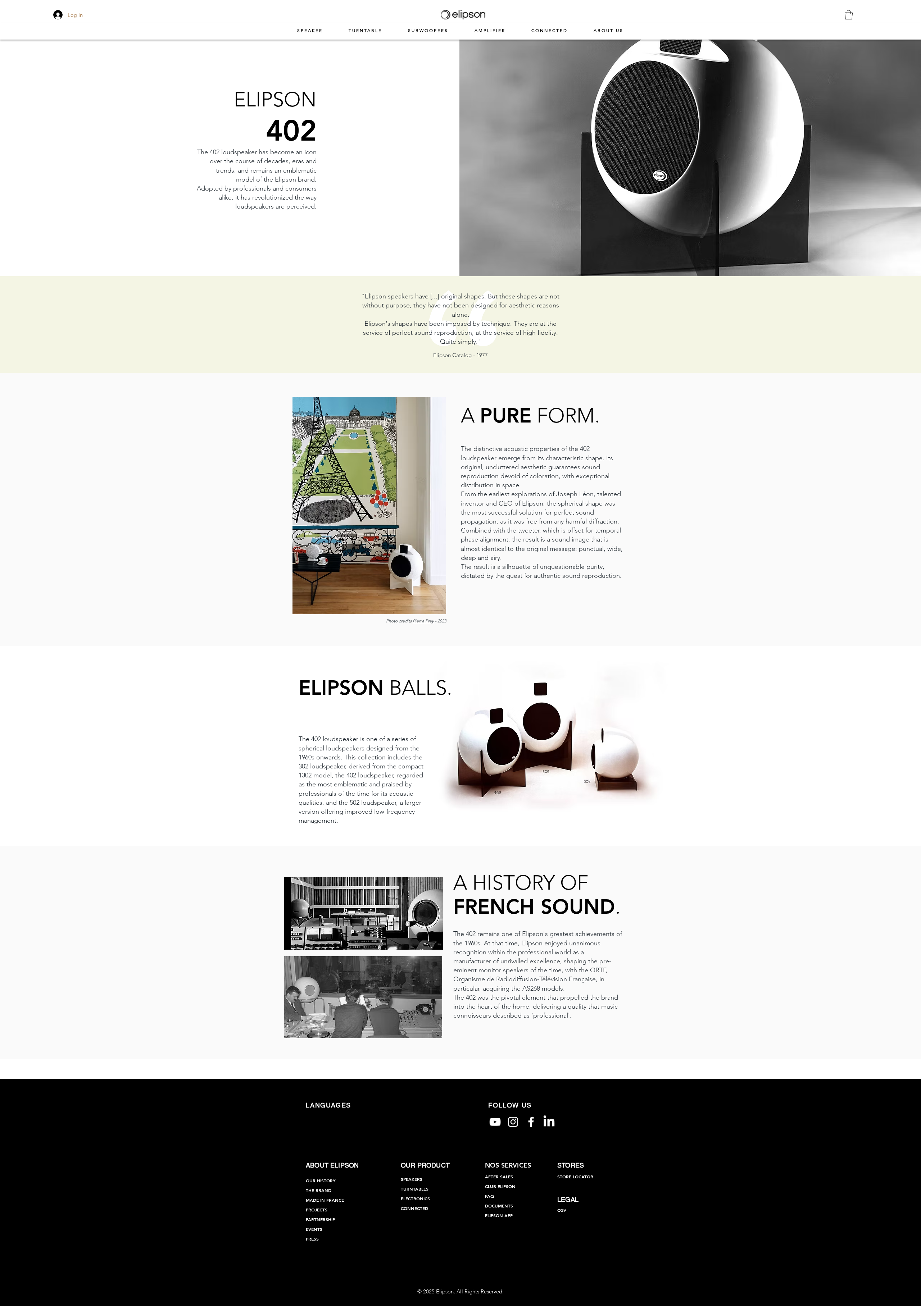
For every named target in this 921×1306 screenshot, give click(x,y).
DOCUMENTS (499, 1206)
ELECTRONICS (415, 1198)
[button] (849, 14)
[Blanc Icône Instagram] (513, 1122)
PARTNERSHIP (320, 1219)
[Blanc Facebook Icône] (531, 1122)
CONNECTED (414, 1208)
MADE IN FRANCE (325, 1200)
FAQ (489, 1196)
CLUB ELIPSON (500, 1186)
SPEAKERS (411, 1179)
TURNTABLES (414, 1189)
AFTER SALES (499, 1176)
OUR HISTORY (321, 1180)
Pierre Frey (423, 621)
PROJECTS (316, 1210)
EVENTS (314, 1229)
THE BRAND (318, 1190)
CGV (561, 1210)
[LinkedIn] (549, 1122)
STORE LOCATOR (575, 1176)
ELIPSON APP (499, 1215)
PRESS (312, 1239)
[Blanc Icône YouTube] (495, 1122)
